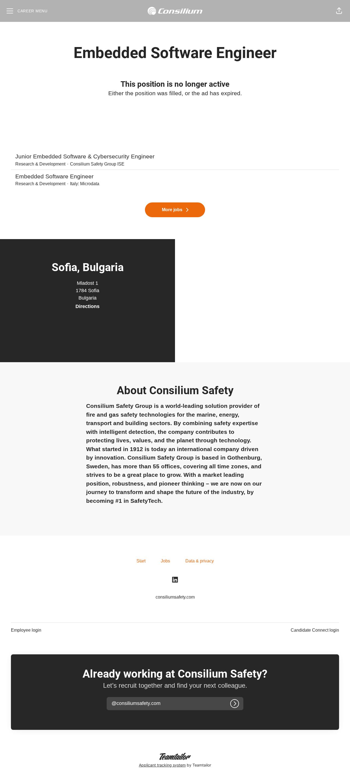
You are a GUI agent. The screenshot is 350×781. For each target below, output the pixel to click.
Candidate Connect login (315, 630)
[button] (339, 11)
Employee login (26, 630)
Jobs (165, 561)
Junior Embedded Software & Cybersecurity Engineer (84, 156)
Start (140, 561)
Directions (87, 306)
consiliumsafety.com (175, 597)
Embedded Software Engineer (54, 176)
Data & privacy (199, 561)
